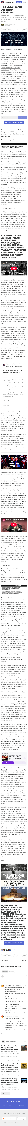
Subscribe (19, 2)
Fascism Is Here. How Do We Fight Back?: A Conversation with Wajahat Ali (10, 1048)
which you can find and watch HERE (16, 76)
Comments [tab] (5, 971)
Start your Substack (10, 1119)
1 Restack (19, 950)
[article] (14, 1053)
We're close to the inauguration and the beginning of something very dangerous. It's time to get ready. (10, 1070)
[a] (24, 1048)
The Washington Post (9, 140)
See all (4, 1093)
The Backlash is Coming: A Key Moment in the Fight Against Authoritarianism (10, 1080)
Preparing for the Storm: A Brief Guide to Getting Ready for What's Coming (9, 1065)
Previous (6, 960)
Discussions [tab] (13, 1041)
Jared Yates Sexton (10, 24)
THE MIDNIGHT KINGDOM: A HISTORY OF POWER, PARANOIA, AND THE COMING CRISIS (13, 62)
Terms (23, 1113)
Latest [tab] (7, 1041)
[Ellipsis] (26, 985)
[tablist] (8, 971)
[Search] (25, 1041)
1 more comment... (6, 1034)
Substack (6, 1122)
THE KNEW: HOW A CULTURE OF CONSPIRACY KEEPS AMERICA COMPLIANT (11, 68)
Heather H (7, 985)
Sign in (24, 2)
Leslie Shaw (8, 1016)
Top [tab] (3, 1041)
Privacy (19, 1113)
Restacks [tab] (11, 971)
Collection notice (14, 1115)
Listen (24, 25)
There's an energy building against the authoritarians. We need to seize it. (9, 1085)
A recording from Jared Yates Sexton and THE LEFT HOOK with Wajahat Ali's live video (10, 1052)
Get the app (22, 1119)
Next (23, 960)
